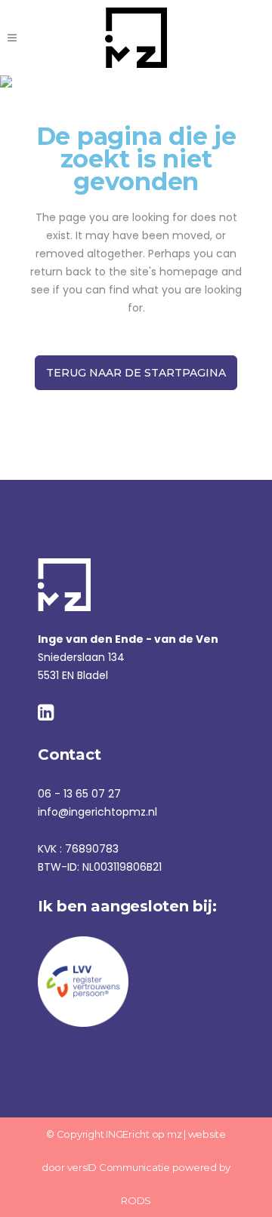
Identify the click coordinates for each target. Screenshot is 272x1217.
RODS (136, 1200)
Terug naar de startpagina (136, 373)
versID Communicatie (118, 1167)
